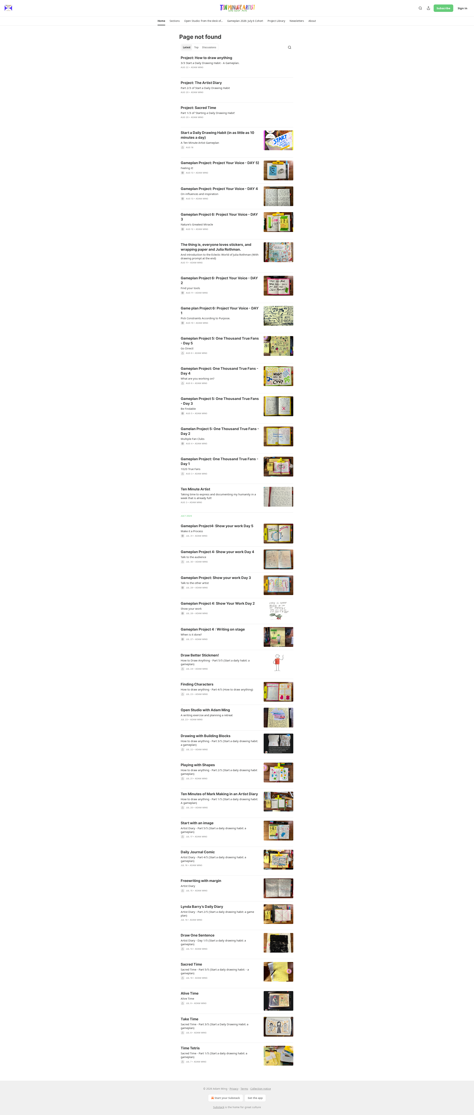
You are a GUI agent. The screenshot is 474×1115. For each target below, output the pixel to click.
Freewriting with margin (201, 881)
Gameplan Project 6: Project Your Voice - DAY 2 (219, 280)
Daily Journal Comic (198, 852)
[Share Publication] (428, 8)
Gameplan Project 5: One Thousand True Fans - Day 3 (220, 401)
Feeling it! (187, 168)
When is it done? (191, 634)
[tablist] (199, 47)
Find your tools (190, 288)
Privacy (234, 1088)
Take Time (189, 1019)
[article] (237, 65)
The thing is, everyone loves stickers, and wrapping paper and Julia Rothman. (216, 247)
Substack (218, 1107)
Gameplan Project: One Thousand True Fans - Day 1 (219, 461)
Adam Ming (197, 67)
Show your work (191, 608)
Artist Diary (188, 886)
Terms (244, 1088)
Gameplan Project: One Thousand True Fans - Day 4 (219, 370)
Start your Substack (227, 1098)
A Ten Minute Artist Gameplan (200, 142)
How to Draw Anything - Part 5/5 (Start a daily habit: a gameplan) (215, 662)
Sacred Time (191, 964)
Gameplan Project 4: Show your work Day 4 (217, 552)
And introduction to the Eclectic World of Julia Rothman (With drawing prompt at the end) (219, 256)
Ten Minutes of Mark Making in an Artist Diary (219, 794)
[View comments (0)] (209, 72)
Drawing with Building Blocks (206, 736)
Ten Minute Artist (195, 489)
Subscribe (443, 8)
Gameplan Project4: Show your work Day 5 (217, 526)
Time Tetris (190, 1048)
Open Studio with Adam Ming (205, 710)
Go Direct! (187, 348)
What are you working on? (197, 378)
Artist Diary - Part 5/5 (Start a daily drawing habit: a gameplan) (213, 830)
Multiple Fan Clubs (192, 439)
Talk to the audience (193, 557)
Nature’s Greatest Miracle (197, 224)
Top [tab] (196, 47)
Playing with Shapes (198, 765)
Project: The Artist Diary (201, 83)
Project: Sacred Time (198, 108)
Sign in (462, 8)
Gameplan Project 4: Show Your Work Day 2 (218, 603)
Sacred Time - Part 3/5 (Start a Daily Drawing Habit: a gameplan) (214, 1026)
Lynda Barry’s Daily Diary (202, 907)
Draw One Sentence (197, 935)
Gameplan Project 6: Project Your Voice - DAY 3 (219, 216)
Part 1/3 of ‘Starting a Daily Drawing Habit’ (208, 113)
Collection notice (260, 1088)
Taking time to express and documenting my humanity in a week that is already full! (218, 496)
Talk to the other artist (195, 583)
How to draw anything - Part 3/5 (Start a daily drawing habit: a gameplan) (219, 743)
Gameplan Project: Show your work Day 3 (216, 578)
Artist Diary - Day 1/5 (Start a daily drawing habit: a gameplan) (213, 942)
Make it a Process (192, 531)
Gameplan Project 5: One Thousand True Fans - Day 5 (220, 340)
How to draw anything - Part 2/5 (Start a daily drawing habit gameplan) (219, 772)
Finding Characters (197, 684)
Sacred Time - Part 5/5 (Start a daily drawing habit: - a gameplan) (215, 971)
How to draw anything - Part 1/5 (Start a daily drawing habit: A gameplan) (219, 801)
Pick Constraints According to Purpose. (205, 318)
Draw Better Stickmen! (200, 655)
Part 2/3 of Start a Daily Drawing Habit (205, 88)
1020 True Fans (190, 469)
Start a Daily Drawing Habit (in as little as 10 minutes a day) (217, 135)
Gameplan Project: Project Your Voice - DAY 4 (219, 189)
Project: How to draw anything (206, 58)
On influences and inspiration (199, 194)
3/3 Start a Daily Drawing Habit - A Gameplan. (210, 63)
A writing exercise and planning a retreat (207, 715)
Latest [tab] (187, 47)
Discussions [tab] (209, 47)
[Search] (420, 8)
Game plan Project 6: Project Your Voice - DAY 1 (220, 310)
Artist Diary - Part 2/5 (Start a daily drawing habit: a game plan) (217, 913)
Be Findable (188, 408)
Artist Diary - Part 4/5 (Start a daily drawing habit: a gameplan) (213, 859)
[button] (161, 20)
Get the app (255, 1098)
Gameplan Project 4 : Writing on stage (213, 629)
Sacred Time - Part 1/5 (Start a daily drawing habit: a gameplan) (214, 1055)
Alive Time (189, 993)
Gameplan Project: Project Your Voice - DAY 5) (220, 163)
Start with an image (197, 823)
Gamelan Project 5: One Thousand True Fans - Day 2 (220, 431)
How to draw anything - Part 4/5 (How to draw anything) (217, 689)
